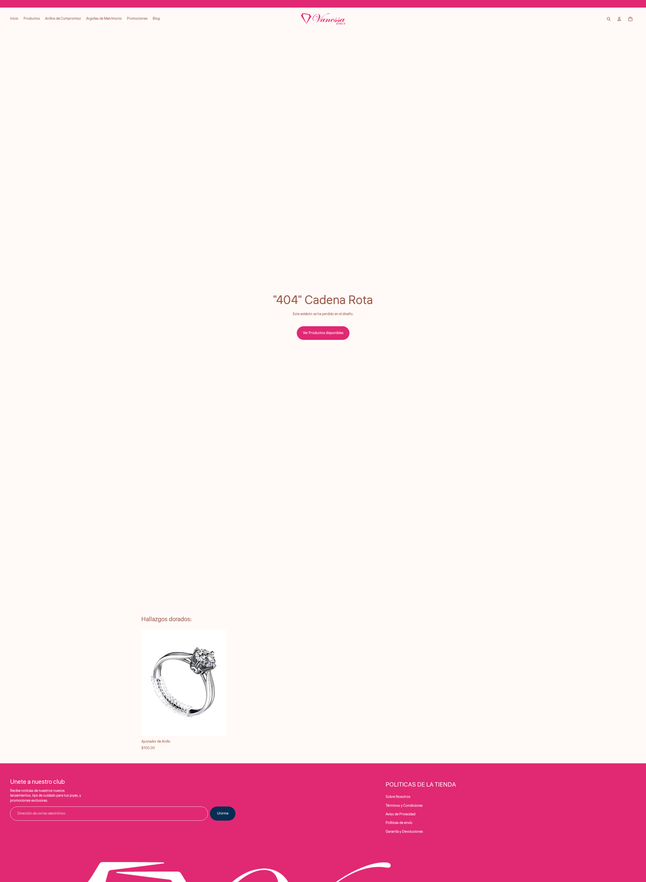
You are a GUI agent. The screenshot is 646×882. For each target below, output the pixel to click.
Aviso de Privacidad (400, 814)
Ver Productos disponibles (323, 333)
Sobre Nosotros (398, 796)
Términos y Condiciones (404, 805)
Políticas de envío (399, 822)
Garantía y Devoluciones (404, 831)
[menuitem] (14, 18)
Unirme (222, 813)
